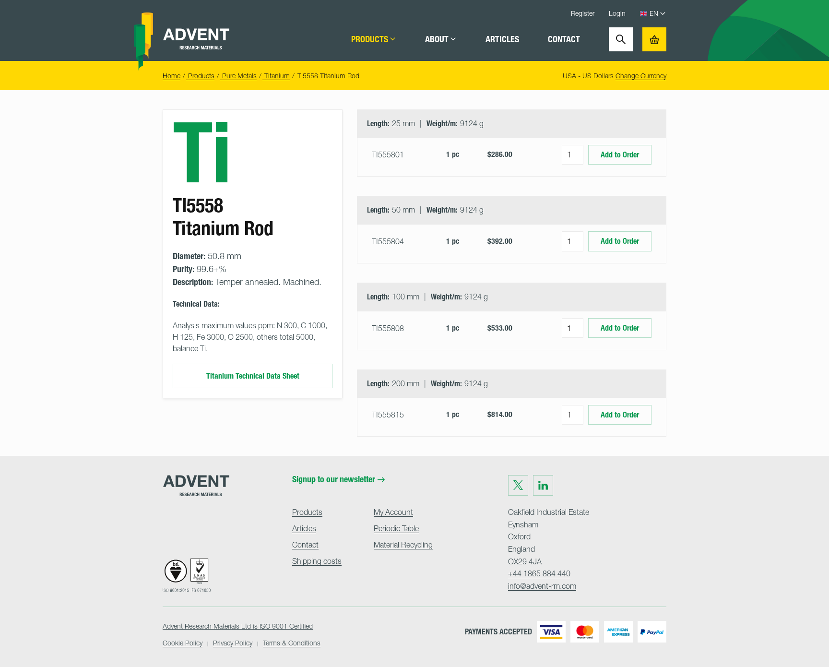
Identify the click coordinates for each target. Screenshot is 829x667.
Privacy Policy (232, 643)
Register (582, 13)
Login (617, 13)
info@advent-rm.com (542, 586)
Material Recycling (403, 544)
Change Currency (641, 75)
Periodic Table (396, 528)
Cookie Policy (182, 643)
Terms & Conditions (291, 643)
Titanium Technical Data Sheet (252, 376)
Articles (502, 39)
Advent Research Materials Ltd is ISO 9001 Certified (238, 626)
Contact (564, 39)
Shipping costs (317, 561)
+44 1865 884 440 (539, 573)
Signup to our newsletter (333, 479)
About (437, 39)
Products (369, 39)
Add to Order (620, 154)
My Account (393, 512)
